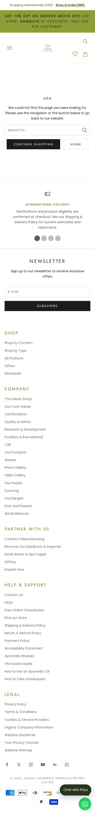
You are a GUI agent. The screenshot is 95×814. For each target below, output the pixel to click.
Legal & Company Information (29, 727)
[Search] (84, 130)
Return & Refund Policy (23, 633)
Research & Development (25, 429)
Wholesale (13, 373)
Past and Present (18, 506)
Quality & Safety (18, 421)
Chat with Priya (75, 789)
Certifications (16, 414)
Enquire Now (14, 569)
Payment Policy (17, 640)
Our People (13, 483)
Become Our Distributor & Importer (33, 546)
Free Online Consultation (25, 610)
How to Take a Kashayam (25, 679)
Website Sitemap (18, 750)
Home (76, 144)
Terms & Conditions (21, 712)
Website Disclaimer (20, 735)
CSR (8, 444)
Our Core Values (18, 406)
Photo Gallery (15, 467)
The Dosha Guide (18, 663)
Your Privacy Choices (22, 742)
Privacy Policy (15, 704)
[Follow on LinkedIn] (55, 764)
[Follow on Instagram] (31, 764)
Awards (10, 460)
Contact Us (14, 595)
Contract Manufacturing (24, 539)
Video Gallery (15, 475)
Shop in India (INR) (70, 5)
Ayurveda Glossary (19, 656)
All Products (14, 358)
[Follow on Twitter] (19, 764)
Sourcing (12, 490)
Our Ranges (14, 498)
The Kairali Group (18, 399)
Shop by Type (16, 350)
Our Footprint (15, 452)
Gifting (10, 562)
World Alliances (17, 513)
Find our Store (16, 617)
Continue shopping (33, 144)
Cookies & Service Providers (27, 719)
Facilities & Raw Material (24, 437)
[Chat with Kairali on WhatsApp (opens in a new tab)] (85, 804)
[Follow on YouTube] (43, 764)
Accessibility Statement (24, 648)
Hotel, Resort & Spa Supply (26, 554)
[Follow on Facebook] (7, 764)
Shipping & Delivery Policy (25, 625)
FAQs (9, 602)
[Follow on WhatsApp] (67, 764)
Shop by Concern (19, 342)
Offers (10, 366)
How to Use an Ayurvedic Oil (27, 671)
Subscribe (47, 306)
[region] (47, 210)
